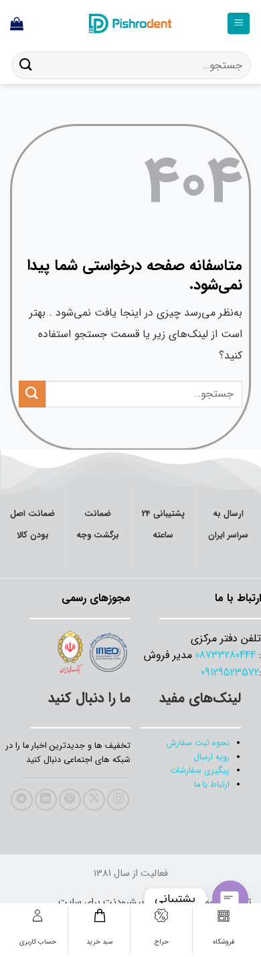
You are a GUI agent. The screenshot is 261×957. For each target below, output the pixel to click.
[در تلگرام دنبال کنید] (22, 800)
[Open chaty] (230, 899)
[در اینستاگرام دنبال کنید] (118, 800)
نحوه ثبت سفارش (198, 743)
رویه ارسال (211, 757)
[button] (239, 24)
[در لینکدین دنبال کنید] (46, 800)
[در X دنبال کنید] (94, 800)
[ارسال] (26, 65)
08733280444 (225, 655)
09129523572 (230, 672)
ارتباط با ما (212, 784)
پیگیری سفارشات (200, 770)
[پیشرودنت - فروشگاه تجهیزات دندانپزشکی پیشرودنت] (130, 23)
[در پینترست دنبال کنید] (70, 800)
